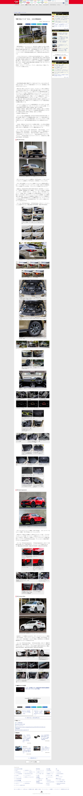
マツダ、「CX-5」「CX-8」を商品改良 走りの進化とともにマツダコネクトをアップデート (45, 749)
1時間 (54, 14)
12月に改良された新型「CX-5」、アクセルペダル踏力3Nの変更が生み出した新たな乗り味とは (27, 750)
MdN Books (49, 780)
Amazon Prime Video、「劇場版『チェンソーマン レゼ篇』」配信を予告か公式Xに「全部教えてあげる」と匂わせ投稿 (61, 65)
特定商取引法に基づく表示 (65, 789)
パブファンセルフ (59, 776)
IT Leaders (17, 775)
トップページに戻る (33, 761)
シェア (29, 24)
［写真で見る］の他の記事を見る (33, 717)
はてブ (34, 24)
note (40, 24)
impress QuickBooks (60, 773)
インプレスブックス (28, 781)
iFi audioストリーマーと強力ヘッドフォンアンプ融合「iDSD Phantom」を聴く (63, 49)
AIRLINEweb (49, 770)
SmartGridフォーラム (28, 770)
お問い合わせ (25, 789)
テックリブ (47, 783)
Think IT (16, 770)
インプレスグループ (57, 789)
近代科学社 (38, 781)
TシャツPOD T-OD (40, 773)
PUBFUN (57, 775)
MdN (46, 778)
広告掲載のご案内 (31, 789)
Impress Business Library (29, 773)
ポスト (20, 24)
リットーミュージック (40, 770)
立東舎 (38, 775)
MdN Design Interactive (50, 781)
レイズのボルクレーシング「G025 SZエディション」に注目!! (63, 45)
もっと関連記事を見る (32, 758)
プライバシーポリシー (45, 789)
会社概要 (51, 789)
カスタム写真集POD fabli (61, 781)
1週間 (62, 14)
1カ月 (67, 14)
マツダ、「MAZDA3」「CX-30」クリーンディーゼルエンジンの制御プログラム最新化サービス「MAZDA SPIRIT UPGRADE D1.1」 (27, 738)
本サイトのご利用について (18, 789)
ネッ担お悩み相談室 (18, 778)
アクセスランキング (58, 12)
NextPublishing (27, 783)
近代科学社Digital (40, 783)
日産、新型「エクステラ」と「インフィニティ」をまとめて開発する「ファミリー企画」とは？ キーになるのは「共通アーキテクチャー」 (61, 22)
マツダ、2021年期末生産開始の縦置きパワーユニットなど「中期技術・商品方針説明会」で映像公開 (45, 737)
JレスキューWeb (49, 775)
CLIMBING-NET (39, 780)
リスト (24, 24)
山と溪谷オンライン (40, 778)
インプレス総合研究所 (18, 773)
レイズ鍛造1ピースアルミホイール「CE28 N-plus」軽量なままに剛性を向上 (63, 37)
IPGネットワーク (58, 778)
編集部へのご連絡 (38, 789)
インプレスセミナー (28, 775)
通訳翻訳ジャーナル (50, 773)
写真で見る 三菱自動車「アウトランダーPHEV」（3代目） (26, 712)
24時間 (58, 14)
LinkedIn (45, 24)
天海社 (58, 770)
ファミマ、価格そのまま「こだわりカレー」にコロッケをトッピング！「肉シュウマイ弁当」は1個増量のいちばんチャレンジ (61, 70)
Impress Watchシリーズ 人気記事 (61, 61)
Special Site (57, 30)
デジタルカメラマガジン (19, 781)
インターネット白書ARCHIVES (20, 785)
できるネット (17, 783)
